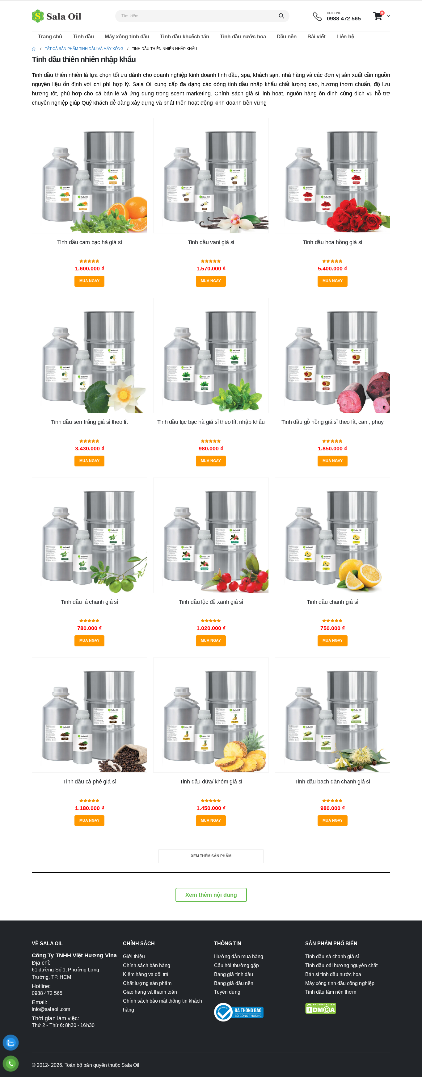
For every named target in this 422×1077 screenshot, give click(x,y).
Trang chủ (50, 37)
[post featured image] (89, 175)
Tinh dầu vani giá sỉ (211, 242)
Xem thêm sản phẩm (211, 856)
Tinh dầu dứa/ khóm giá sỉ (211, 782)
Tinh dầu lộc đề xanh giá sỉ (211, 602)
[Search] (281, 16)
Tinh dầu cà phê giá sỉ (89, 782)
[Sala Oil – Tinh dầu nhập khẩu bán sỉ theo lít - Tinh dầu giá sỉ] (56, 16)
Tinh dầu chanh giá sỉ (332, 602)
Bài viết (316, 37)
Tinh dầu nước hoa (243, 37)
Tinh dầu (83, 37)
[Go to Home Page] (34, 48)
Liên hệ (345, 37)
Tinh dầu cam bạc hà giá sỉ (89, 242)
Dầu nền (287, 37)
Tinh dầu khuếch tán (184, 37)
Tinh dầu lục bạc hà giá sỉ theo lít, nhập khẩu (211, 422)
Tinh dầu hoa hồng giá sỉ (332, 242)
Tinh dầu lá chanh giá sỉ (89, 602)
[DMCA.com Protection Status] (320, 1008)
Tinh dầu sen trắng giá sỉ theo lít (89, 422)
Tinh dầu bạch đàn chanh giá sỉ (332, 782)
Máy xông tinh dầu (127, 37)
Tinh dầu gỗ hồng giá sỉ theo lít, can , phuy (332, 422)
